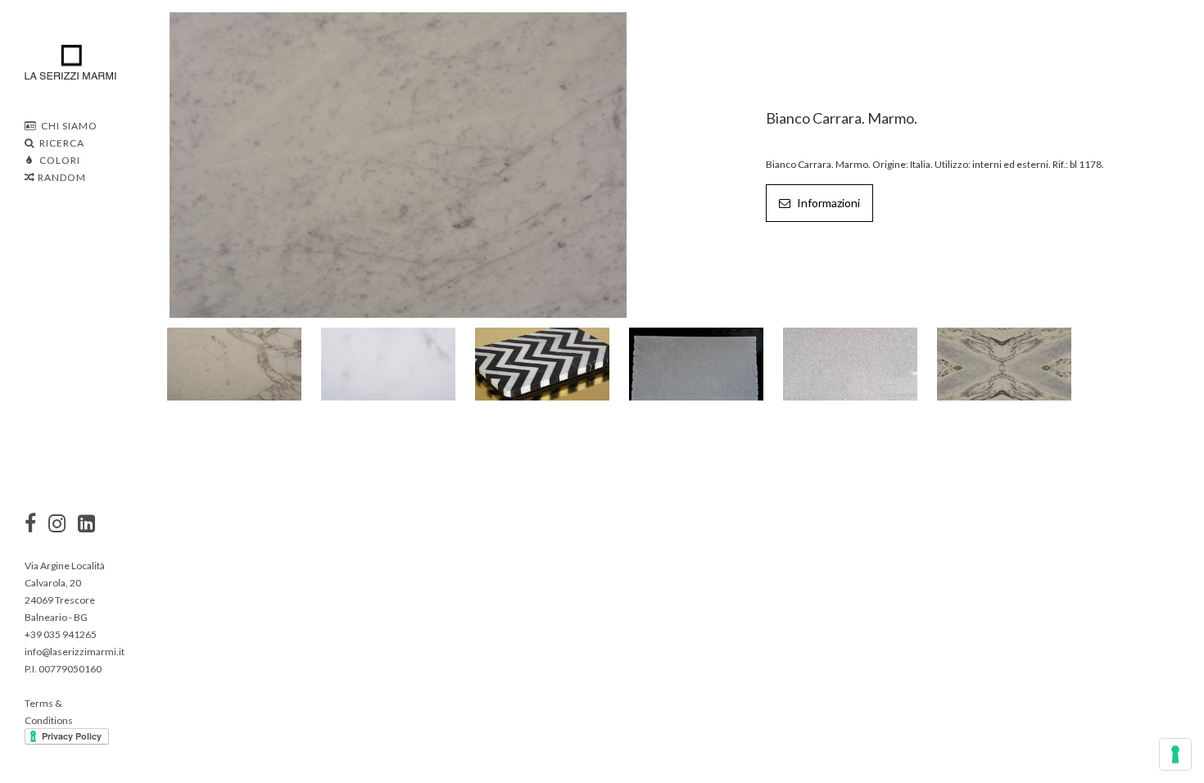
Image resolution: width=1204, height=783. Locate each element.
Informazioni (827, 203)
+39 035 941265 (61, 634)
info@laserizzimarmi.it (74, 651)
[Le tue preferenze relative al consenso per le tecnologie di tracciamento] (1175, 754)
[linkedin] (86, 525)
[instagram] (30, 525)
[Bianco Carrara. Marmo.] (398, 163)
